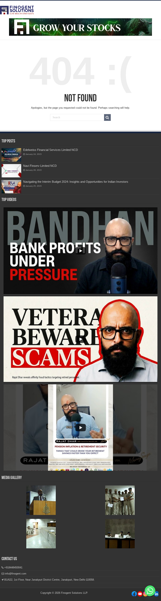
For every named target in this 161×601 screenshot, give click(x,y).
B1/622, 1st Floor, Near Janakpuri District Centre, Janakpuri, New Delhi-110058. (49, 579)
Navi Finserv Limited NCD (40, 165)
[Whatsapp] (150, 590)
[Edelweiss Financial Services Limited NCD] (11, 154)
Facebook (134, 594)
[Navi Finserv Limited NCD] (11, 170)
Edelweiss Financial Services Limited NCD (50, 149)
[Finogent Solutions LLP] (17, 9)
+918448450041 (13, 567)
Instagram (139, 594)
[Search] (107, 117)
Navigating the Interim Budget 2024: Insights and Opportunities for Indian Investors (75, 181)
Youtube (155, 594)
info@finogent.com (15, 573)
